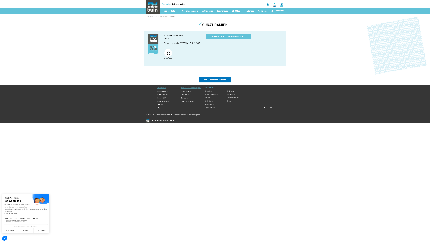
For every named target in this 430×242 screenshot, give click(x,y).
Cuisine (229, 101)
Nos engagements (190, 11)
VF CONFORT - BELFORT (190, 43)
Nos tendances (185, 91)
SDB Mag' (236, 11)
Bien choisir (184, 98)
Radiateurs (230, 91)
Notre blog (263, 11)
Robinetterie (209, 101)
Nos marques (222, 11)
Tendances (249, 11)
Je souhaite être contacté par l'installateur (228, 36)
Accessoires (230, 94)
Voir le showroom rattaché (215, 79)
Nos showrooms (162, 91)
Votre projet (207, 11)
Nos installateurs (162, 94)
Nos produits (169, 11)
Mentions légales (194, 115)
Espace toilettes (210, 107)
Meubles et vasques (211, 94)
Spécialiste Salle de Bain (154, 16)
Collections (208, 91)
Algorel (159, 108)
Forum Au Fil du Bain (187, 101)
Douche (207, 97)
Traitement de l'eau (233, 97)
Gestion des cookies (179, 115)
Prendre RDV (161, 98)
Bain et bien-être (210, 104)
